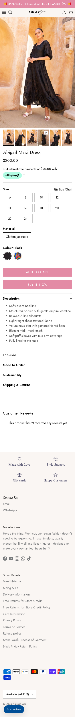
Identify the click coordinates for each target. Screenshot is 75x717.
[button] (14, 709)
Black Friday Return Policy (20, 646)
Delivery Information (16, 594)
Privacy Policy (12, 620)
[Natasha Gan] (37, 12)
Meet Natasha (12, 581)
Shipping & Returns (16, 385)
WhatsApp (10, 510)
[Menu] (4, 12)
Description (11, 298)
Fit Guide (9, 355)
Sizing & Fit (10, 588)
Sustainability (12, 375)
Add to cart (37, 272)
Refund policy (12, 633)
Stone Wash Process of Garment (24, 640)
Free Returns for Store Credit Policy (26, 607)
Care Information (14, 614)
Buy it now (37, 284)
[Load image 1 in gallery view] (37, 72)
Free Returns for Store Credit (22, 601)
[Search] (12, 12)
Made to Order (14, 365)
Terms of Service (14, 627)
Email (6, 504)
